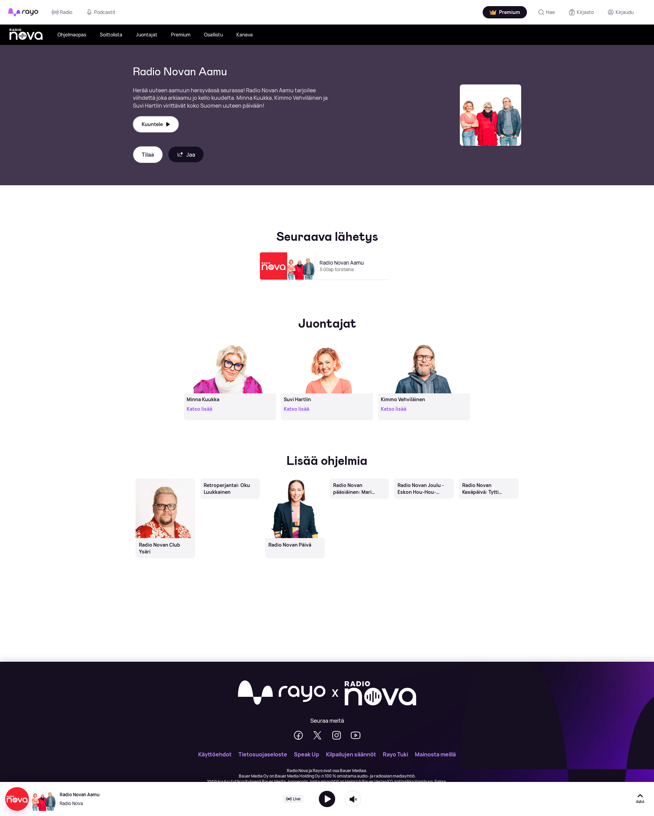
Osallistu (213, 34)
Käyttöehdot (215, 754)
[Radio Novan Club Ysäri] (165, 479)
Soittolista (111, 34)
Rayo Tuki (395, 754)
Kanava (244, 34)
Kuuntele (152, 124)
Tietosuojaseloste (262, 754)
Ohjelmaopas (72, 34)
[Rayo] (282, 693)
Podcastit (104, 12)
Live (296, 799)
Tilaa (148, 154)
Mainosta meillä (435, 754)
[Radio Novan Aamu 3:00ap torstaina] (327, 282)
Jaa (190, 154)
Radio (66, 12)
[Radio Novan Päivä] (294, 479)
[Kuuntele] (327, 799)
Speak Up (306, 754)
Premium (180, 34)
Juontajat (146, 34)
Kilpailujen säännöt (351, 754)
